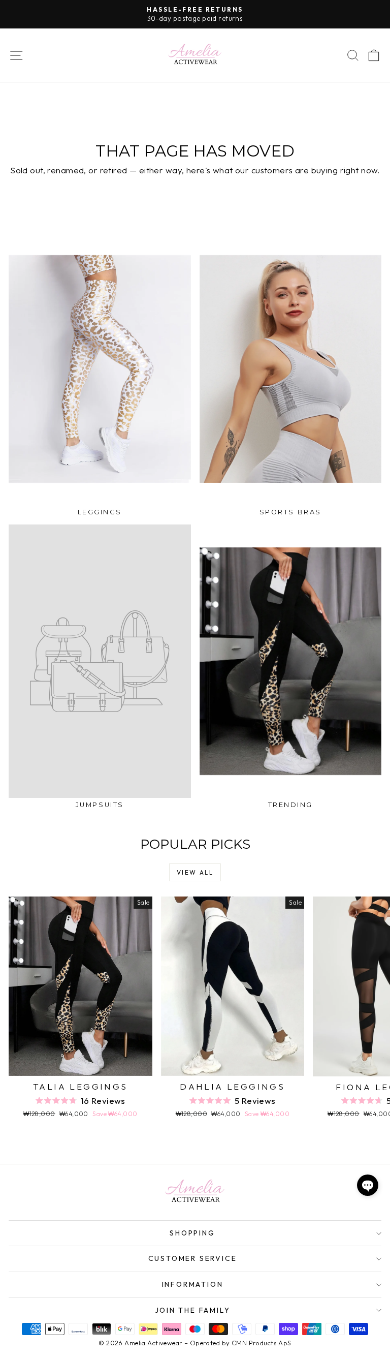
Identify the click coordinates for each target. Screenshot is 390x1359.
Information (192, 1284)
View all (195, 872)
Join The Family (193, 1310)
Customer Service (192, 1258)
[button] (367, 1185)
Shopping (192, 1233)
